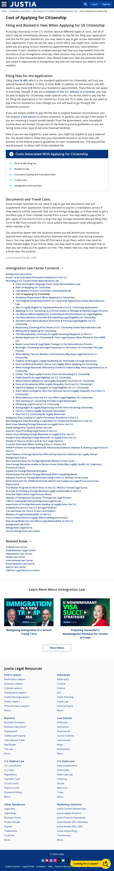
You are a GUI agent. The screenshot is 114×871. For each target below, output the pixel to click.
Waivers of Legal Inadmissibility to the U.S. (28, 514)
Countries (9, 835)
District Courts (11, 787)
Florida (60, 783)
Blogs (60, 744)
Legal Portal (28, 866)
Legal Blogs (10, 813)
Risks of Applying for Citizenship (33, 287)
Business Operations (15, 726)
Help (50, 866)
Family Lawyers (12, 701)
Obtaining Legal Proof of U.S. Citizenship (37, 404)
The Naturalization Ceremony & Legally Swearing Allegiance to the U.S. (54, 334)
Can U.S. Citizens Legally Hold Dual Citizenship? (41, 410)
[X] (67, 860)
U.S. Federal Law (14, 761)
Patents (8, 826)
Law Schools (64, 718)
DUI (59, 692)
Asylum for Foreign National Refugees (26, 470)
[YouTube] (47, 860)
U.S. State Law (66, 761)
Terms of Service (63, 866)
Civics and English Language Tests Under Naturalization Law (48, 284)
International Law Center (19, 560)
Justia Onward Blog (67, 830)
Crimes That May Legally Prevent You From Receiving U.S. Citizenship (53, 374)
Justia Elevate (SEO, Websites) (72, 822)
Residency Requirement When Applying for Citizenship (45, 297)
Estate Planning (65, 697)
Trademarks (10, 830)
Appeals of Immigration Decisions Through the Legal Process (38, 497)
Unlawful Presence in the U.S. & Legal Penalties (31, 507)
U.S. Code (9, 770)
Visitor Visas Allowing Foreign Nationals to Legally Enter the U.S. (40, 434)
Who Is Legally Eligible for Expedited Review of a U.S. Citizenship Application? (57, 307)
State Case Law (65, 774)
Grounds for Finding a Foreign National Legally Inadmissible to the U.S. (43, 491)
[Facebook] (51, 860)
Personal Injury (65, 705)
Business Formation (14, 722)
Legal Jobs (9, 808)
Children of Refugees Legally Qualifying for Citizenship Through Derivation (56, 360)
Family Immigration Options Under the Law (29, 427)
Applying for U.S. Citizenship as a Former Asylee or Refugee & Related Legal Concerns (62, 310)
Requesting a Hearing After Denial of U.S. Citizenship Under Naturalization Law (58, 327)
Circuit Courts (11, 783)
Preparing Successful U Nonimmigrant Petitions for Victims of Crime (85, 633)
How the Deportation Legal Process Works (29, 494)
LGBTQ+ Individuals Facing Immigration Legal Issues (33, 501)
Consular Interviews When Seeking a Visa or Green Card (36, 444)
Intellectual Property (15, 735)
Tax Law (8, 749)
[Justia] (23, 4)
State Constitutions (67, 765)
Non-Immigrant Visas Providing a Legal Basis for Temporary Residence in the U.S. (49, 420)
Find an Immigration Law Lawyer (23, 531)
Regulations (10, 774)
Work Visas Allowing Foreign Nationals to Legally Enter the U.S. (39, 424)
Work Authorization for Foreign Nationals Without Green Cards (40, 460)
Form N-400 (20, 80)
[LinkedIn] (43, 860)
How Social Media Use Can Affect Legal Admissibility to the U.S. (39, 521)
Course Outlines (65, 735)
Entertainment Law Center (20, 563)
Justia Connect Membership (71, 808)
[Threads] (59, 860)
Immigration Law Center (20, 11)
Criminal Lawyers (13, 688)
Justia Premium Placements (71, 817)
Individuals (63, 674)
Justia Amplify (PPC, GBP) (70, 826)
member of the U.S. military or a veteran (70, 91)
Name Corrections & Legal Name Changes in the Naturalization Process (54, 344)
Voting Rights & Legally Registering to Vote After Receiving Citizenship (54, 407)
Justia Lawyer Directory (69, 813)
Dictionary (62, 722)
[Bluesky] (63, 860)
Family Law (62, 701)
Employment (10, 731)
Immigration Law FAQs (18, 524)
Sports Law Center (16, 567)
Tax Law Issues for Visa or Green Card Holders (30, 511)
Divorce (61, 688)
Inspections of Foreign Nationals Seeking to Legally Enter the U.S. (41, 504)
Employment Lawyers (15, 692)
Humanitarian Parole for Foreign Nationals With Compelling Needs (41, 474)
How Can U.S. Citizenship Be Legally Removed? (40, 414)
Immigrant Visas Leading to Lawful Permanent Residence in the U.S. (42, 417)
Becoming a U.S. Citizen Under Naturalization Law (55, 11)
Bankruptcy (63, 679)
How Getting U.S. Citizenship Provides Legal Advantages (46, 400)
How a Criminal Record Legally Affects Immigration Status (37, 517)
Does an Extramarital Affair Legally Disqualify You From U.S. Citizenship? (54, 384)
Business (9, 718)
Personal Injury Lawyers (16, 705)
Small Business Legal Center (21, 550)
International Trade (14, 740)
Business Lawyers (13, 683)
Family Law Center (15, 557)
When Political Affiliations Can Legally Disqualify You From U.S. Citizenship (55, 380)
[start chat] (106, 864)
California (62, 778)
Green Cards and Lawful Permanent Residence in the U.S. (36, 277)
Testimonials (63, 835)
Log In (95, 4)
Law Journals (63, 740)
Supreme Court (12, 778)
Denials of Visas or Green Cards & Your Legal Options (34, 440)
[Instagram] (55, 860)
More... (7, 710)
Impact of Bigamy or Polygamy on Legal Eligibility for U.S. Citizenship (52, 387)
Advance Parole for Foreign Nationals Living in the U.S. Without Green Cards (47, 477)
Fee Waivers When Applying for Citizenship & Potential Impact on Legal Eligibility (59, 314)
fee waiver (29, 116)
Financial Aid (63, 731)
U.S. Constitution (13, 765)
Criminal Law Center (16, 547)
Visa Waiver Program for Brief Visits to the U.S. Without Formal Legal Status (47, 487)
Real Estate (10, 744)
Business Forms (12, 817)
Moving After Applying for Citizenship (36, 330)
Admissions (63, 726)
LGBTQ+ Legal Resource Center (23, 570)
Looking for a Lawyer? (86, 863)
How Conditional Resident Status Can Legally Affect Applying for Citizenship (57, 364)
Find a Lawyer (12, 674)
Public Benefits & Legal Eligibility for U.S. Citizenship (43, 377)
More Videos (57, 647)
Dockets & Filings (13, 792)
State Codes (63, 770)
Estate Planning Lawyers (17, 697)
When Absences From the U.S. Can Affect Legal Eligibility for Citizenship (54, 397)
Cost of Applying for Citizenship (33, 294)
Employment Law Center (19, 553)
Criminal (61, 683)
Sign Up (106, 4)
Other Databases (14, 804)
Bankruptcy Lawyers (14, 679)
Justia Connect (12, 866)
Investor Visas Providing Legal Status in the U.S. (31, 430)
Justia (4, 11)
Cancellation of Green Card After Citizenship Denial (43, 290)
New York (62, 787)
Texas (60, 792)
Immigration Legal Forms (19, 527)
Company (41, 866)
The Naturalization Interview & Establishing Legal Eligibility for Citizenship (56, 317)
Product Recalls (12, 822)
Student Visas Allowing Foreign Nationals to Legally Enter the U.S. (41, 437)
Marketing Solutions (69, 804)
